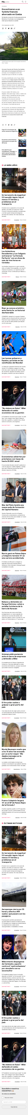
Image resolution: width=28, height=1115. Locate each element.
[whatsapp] (3, 28)
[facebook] (6, 28)
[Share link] (14, 28)
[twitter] (9, 28)
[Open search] (22, 1)
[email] (11, 28)
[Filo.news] (5, 2)
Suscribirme (14, 1107)
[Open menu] (25, 1)
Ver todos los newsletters (9, 1093)
